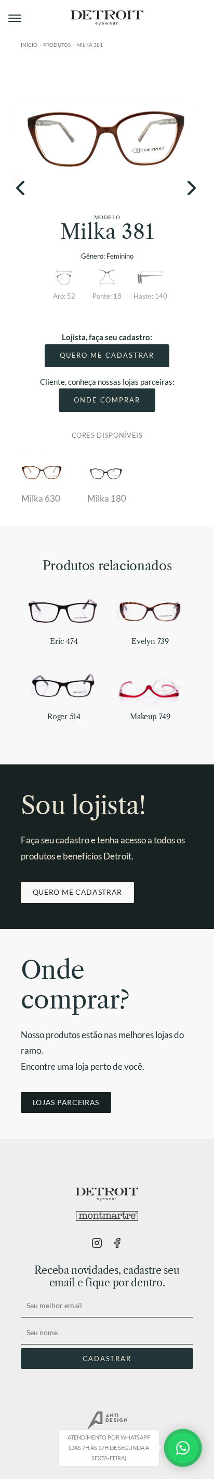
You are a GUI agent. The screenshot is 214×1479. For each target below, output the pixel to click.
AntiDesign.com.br (107, 1420)
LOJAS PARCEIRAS (66, 1102)
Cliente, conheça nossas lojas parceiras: (107, 381)
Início (29, 45)
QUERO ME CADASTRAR (107, 355)
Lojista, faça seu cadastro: (107, 337)
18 (117, 296)
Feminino (119, 256)
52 (71, 296)
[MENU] (15, 18)
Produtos (57, 45)
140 (161, 296)
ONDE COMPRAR (107, 400)
